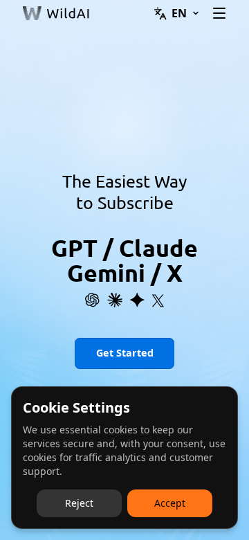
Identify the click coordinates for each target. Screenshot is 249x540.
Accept (169, 503)
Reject (79, 503)
